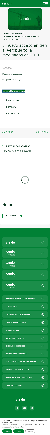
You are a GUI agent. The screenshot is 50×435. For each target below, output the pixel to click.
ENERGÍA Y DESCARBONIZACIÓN (17, 369)
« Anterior (7, 132)
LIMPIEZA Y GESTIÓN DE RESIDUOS (18, 314)
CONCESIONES (11, 307)
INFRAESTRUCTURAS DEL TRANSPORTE (20, 299)
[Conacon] (25, 264)
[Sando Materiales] (25, 286)
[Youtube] (24, 408)
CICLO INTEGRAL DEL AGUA (16, 322)
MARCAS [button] (10, 107)
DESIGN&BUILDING (12, 330)
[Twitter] (32, 408)
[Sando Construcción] (25, 253)
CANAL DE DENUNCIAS (14, 385)
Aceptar (7, 431)
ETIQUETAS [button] (12, 113)
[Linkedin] (17, 408)
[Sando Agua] (25, 275)
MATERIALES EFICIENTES (15, 338)
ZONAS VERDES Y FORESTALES (17, 354)
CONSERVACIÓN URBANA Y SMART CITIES (21, 362)
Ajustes (30, 431)
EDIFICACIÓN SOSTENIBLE (15, 346)
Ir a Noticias (11, 216)
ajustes (21, 427)
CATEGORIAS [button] (12, 100)
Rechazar (19, 431)
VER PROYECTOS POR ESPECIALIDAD (19, 377)
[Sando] (11, 3)
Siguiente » (42, 132)
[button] (4, 205)
